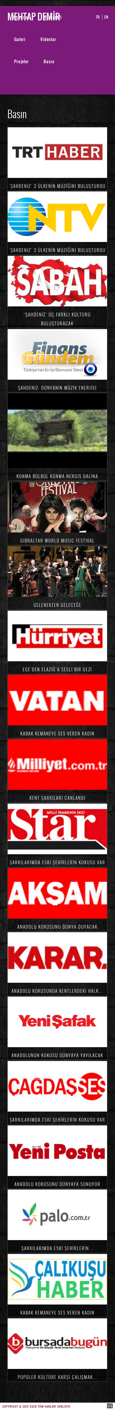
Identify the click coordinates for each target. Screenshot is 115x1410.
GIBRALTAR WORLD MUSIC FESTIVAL (57, 540)
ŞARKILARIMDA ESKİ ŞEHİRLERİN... (57, 1248)
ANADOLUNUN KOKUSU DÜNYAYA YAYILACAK (57, 1055)
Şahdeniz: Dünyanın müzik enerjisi (57, 387)
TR (98, 17)
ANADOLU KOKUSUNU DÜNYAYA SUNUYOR (57, 1184)
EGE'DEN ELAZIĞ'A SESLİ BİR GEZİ (57, 669)
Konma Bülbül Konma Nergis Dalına (57, 476)
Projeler (21, 61)
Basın (49, 61)
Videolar (48, 39)
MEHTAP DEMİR (33, 16)
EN (106, 17)
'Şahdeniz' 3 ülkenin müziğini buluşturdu (57, 186)
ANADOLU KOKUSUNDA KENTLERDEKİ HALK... (57, 990)
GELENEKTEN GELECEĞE (57, 605)
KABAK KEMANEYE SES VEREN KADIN (57, 733)
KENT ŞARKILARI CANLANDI (57, 798)
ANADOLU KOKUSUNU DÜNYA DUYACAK (57, 926)
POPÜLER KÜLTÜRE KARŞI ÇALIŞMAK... (57, 1377)
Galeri (20, 39)
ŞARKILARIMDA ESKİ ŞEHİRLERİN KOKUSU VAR (57, 862)
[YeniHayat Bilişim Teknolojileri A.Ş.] (110, 1407)
